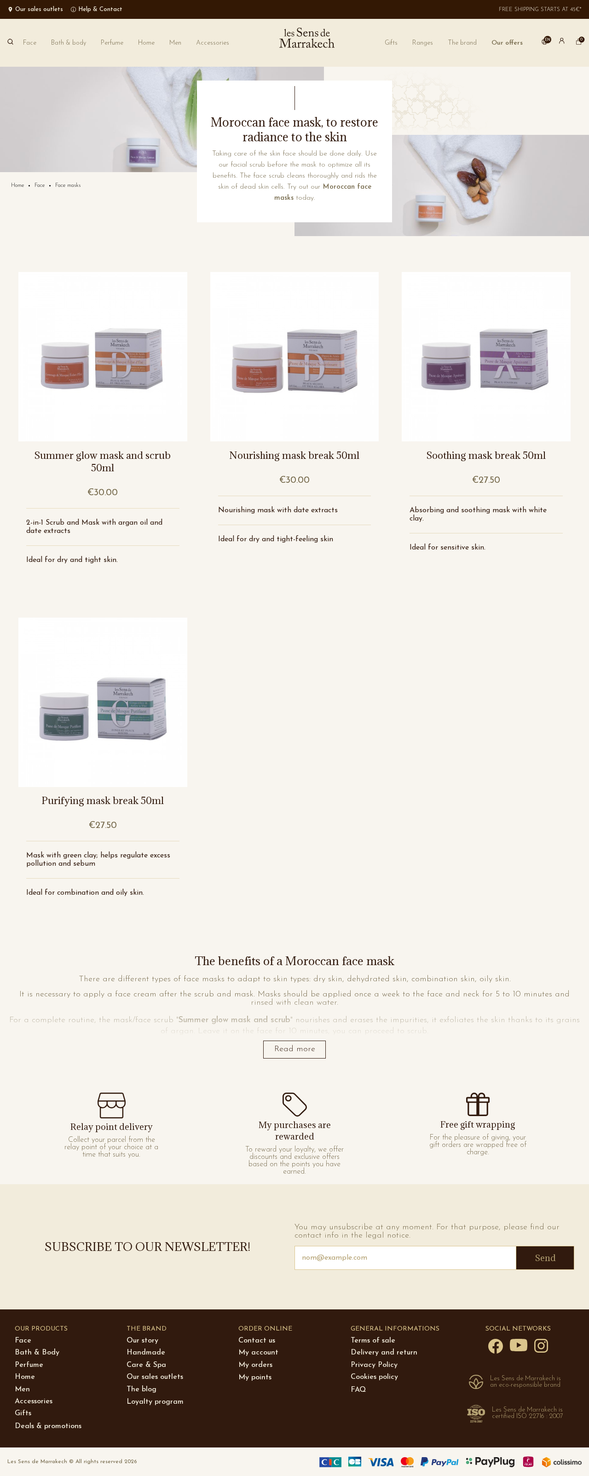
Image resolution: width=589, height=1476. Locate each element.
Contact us (256, 1340)
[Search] (10, 42)
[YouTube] (518, 1345)
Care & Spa (146, 1365)
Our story (142, 1340)
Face (23, 1340)
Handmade (146, 1352)
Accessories (33, 1401)
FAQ (358, 1390)
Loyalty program (155, 1402)
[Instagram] (541, 1345)
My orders (255, 1365)
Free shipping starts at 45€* (540, 9)
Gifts (23, 1413)
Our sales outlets (155, 1377)
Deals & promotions (48, 1426)
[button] (462, 43)
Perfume (29, 1365)
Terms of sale (373, 1340)
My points (254, 1377)
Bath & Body (37, 1352)
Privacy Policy (374, 1365)
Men (22, 1389)
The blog (141, 1389)
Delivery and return (384, 1352)
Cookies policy (374, 1377)
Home (25, 1377)
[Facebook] (495, 1345)
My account (258, 1352)
